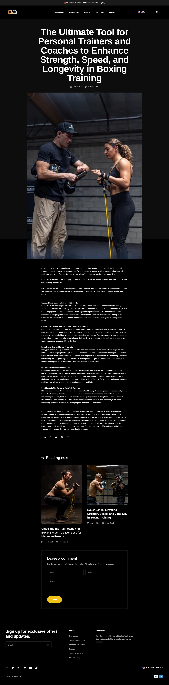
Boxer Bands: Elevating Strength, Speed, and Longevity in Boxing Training (107, 513)
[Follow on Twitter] (12, 667)
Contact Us (73, 636)
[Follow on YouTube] (30, 667)
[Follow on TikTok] (36, 667)
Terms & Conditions (77, 640)
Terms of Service (104, 564)
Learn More (99, 12)
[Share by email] (68, 437)
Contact (112, 12)
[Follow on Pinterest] (24, 667)
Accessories (74, 12)
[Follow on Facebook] (7, 667)
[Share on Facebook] (50, 437)
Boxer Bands (59, 12)
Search (72, 649)
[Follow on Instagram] (18, 667)
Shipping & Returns (77, 644)
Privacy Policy (90, 564)
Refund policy (74, 657)
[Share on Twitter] (56, 437)
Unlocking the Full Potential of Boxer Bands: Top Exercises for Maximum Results (61, 532)
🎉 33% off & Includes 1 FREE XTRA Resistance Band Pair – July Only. (84, 3)
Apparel (87, 12)
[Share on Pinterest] (62, 437)
